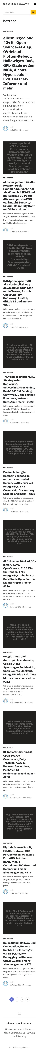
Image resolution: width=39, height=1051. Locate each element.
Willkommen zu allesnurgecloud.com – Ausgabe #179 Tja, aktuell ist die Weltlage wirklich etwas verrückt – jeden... (19, 881)
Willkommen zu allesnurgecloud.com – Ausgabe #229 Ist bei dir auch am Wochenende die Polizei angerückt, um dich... (19, 410)
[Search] (33, 12)
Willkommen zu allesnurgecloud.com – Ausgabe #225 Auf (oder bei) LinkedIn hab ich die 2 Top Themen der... (19, 501)
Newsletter (8, 31)
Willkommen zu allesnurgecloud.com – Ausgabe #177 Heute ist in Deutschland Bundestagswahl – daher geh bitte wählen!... (19, 973)
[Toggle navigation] (35, 4)
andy (12, 127)
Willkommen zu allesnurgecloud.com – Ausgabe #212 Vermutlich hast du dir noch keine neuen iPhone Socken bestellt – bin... (19, 690)
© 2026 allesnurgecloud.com (19, 1047)
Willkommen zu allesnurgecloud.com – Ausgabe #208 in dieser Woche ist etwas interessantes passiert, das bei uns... (19, 785)
